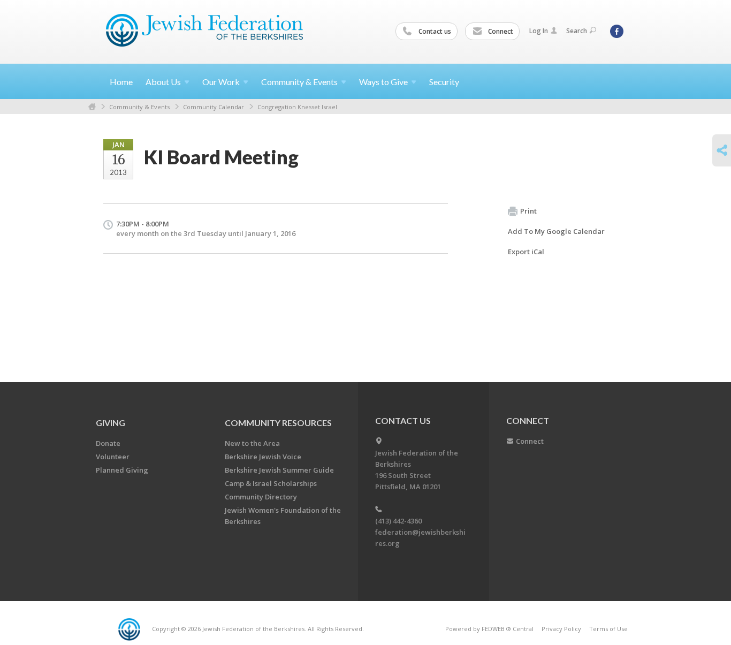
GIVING (110, 423)
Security (444, 82)
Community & (299, 82)
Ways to (383, 82)
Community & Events (139, 107)
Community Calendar (213, 107)
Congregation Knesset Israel (297, 107)
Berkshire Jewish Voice (263, 456)
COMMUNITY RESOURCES (278, 423)
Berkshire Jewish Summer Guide (279, 470)
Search (576, 30)
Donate (108, 443)
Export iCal (526, 251)
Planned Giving (122, 470)
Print (528, 211)
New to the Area (252, 443)
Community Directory (261, 497)
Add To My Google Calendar (556, 231)
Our (221, 82)
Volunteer (113, 456)
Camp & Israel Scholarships (271, 483)
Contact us (434, 31)
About (163, 82)
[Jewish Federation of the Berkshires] (204, 30)
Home (121, 82)
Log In (538, 30)
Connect (499, 31)
